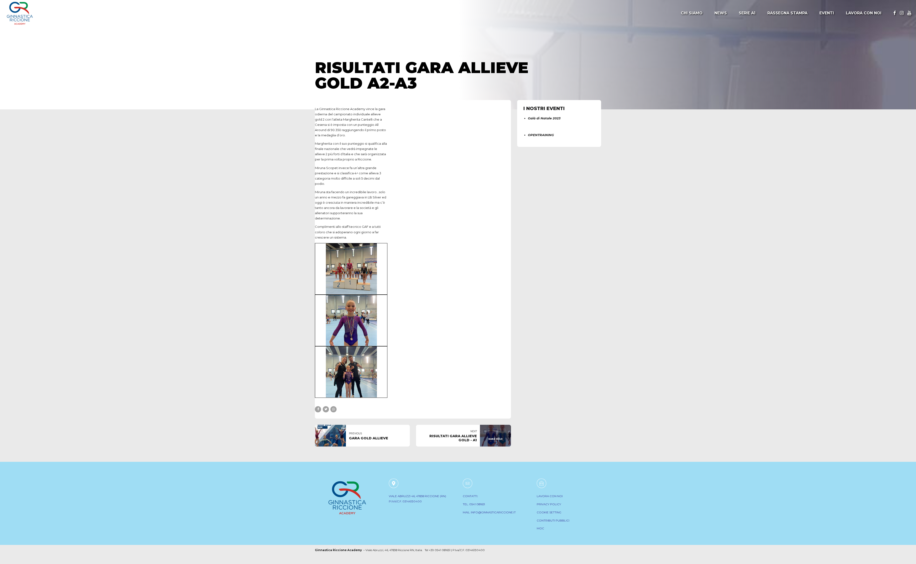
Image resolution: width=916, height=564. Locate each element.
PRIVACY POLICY (549, 504)
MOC (540, 528)
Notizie (325, 52)
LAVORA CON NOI (550, 496)
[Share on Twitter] (326, 409)
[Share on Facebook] (318, 409)
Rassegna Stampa (787, 13)
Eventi (826, 13)
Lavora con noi (863, 13)
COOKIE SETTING (549, 512)
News (720, 13)
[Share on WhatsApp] (333, 409)
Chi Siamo (692, 13)
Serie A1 (747, 13)
